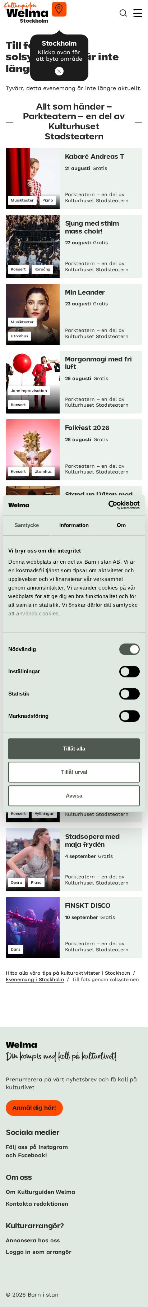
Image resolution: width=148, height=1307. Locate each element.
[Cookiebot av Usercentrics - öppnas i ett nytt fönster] (108, 505)
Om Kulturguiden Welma (40, 1191)
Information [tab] (74, 525)
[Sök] (123, 13)
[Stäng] (59, 71)
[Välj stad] (59, 9)
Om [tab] (121, 525)
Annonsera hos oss (33, 1240)
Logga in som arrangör (38, 1251)
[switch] (129, 671)
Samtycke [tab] (26, 525)
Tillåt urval (74, 772)
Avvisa (74, 796)
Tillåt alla (74, 748)
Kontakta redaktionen (37, 1203)
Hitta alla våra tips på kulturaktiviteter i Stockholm (68, 973)
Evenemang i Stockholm (35, 979)
